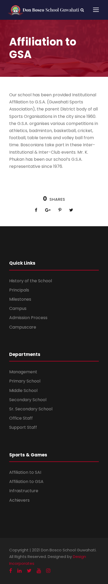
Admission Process (28, 318)
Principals (19, 290)
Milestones (20, 299)
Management (23, 372)
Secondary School (27, 400)
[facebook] (10, 570)
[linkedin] (19, 570)
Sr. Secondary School (30, 409)
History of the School (30, 281)
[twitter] (29, 570)
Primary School (24, 381)
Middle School (23, 390)
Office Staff (21, 418)
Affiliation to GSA (26, 482)
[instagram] (48, 570)
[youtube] (39, 570)
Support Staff (23, 427)
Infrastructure (23, 491)
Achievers (19, 500)
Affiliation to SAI (25, 472)
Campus (17, 308)
